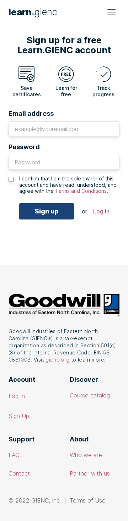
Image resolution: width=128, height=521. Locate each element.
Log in (101, 211)
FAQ (14, 454)
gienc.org (57, 360)
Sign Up (19, 415)
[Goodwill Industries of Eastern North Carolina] (64, 305)
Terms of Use (88, 500)
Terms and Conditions (81, 191)
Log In (17, 396)
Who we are (86, 454)
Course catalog (90, 395)
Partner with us (90, 473)
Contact (19, 473)
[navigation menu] (111, 12)
